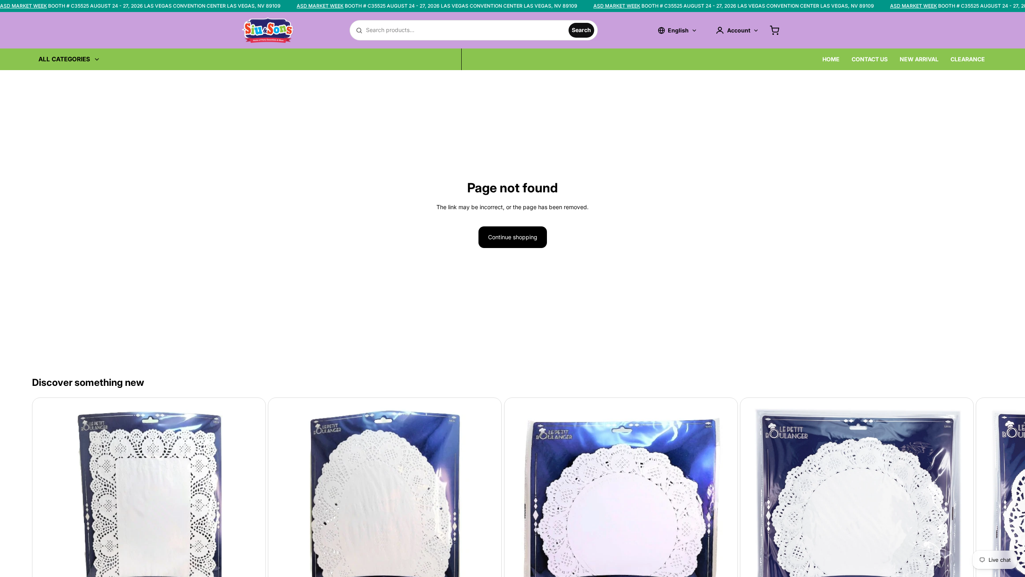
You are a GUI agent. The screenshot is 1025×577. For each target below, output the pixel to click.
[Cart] (774, 30)
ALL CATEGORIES (64, 59)
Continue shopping (512, 237)
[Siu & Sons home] (268, 30)
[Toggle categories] (97, 59)
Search (581, 29)
